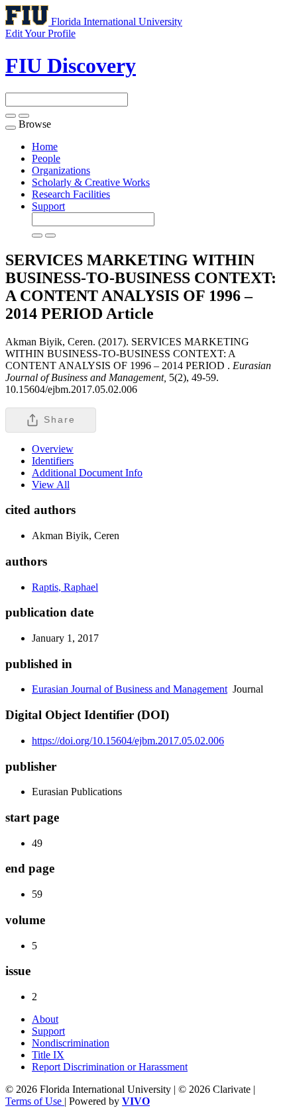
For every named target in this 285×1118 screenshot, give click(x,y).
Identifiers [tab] (53, 460)
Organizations (61, 170)
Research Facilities (71, 194)
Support (48, 206)
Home (45, 146)
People (46, 158)
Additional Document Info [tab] (87, 472)
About (45, 1019)
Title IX (48, 1054)
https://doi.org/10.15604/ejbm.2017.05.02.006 (128, 740)
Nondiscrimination (70, 1043)
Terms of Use (34, 1101)
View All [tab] (51, 484)
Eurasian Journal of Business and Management (129, 689)
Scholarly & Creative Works (91, 182)
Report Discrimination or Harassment (110, 1066)
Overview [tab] (53, 448)
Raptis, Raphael (65, 587)
